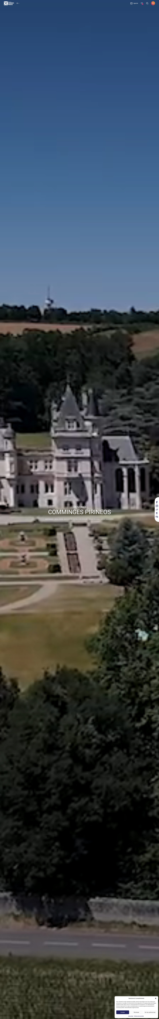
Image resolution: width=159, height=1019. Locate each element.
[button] (156, 998)
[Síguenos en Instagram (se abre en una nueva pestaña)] (157, 506)
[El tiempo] (157, 509)
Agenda (135, 3)
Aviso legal (130, 1016)
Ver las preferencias (150, 1012)
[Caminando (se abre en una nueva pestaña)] (157, 513)
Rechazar (136, 1012)
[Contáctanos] (157, 517)
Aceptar (123, 1012)
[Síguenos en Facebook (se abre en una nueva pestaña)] (157, 502)
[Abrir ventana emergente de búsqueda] (147, 3)
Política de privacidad (139, 1016)
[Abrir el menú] (153, 3)
